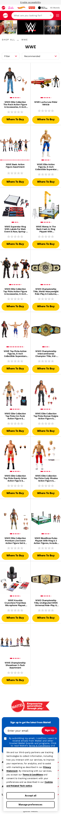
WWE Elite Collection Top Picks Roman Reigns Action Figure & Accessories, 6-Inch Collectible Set (45, 416)
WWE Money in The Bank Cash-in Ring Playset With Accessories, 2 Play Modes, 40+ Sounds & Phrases (46, 229)
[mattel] (3, 8)
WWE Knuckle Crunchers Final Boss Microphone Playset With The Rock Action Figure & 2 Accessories (15, 603)
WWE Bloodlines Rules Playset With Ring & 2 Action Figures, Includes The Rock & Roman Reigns (46, 540)
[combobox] (32, 15)
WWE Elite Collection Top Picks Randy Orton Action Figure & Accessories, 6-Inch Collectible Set (15, 478)
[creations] (42, 8)
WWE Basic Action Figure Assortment (15, 165)
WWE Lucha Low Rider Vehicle (45, 103)
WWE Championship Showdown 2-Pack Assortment (15, 665)
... (18, 39)
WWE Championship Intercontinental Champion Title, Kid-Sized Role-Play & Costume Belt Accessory (46, 353)
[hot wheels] (21, 8)
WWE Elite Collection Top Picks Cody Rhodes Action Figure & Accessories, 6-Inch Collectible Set (46, 478)
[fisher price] (31, 8)
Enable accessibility (30, 2)
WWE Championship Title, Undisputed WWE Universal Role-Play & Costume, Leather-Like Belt (46, 603)
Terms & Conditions (33, 774)
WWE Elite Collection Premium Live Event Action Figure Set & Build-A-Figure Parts (15, 540)
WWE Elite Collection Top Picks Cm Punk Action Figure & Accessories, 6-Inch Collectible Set (15, 416)
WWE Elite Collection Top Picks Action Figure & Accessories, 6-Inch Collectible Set (15, 291)
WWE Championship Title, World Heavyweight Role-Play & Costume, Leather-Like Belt (45, 291)
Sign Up (49, 730)
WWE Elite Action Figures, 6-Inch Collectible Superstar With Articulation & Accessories (45, 167)
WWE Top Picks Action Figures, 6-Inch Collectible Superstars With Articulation (15, 353)
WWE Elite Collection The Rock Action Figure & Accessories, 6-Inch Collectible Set (15, 104)
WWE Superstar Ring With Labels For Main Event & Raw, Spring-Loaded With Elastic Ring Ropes (15, 229)
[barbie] (11, 8)
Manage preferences (30, 804)
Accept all (30, 795)
